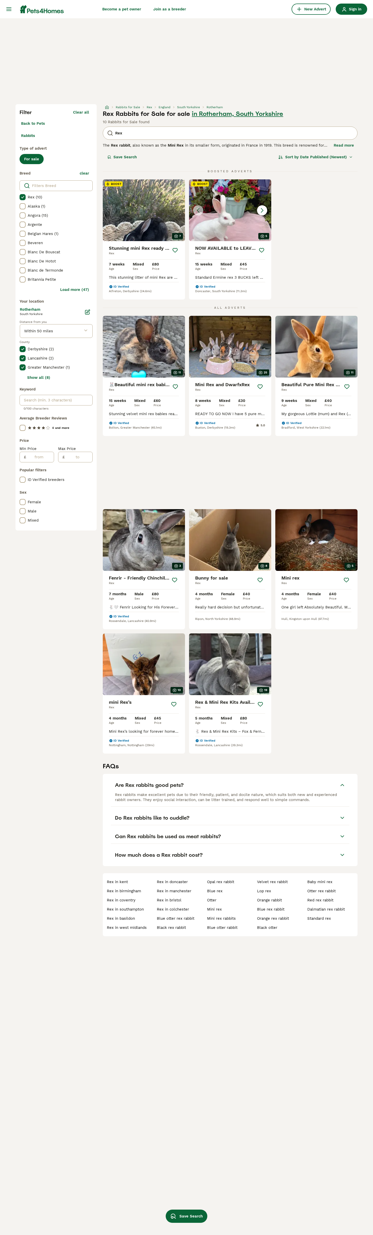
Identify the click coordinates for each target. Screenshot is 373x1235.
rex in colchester (173, 909)
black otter (267, 927)
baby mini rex (319, 882)
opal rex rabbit (220, 882)
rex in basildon (121, 918)
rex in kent (117, 882)
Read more (344, 145)
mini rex (214, 909)
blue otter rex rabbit (175, 918)
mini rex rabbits (221, 918)
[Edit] (87, 312)
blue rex (215, 891)
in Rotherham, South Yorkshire (237, 113)
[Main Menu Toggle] (9, 9)
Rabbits (28, 135)
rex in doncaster (172, 882)
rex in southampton (125, 909)
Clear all (81, 112)
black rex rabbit (171, 927)
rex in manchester (174, 891)
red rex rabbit (320, 900)
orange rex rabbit (273, 918)
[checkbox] (23, 197)
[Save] (175, 250)
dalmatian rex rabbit (326, 909)
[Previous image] (198, 210)
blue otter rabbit (222, 927)
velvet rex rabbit (272, 882)
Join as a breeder (169, 9)
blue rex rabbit (270, 909)
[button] (230, 210)
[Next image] (262, 210)
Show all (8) (38, 377)
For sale (31, 159)
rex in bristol (169, 900)
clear (84, 173)
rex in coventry (121, 900)
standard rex (319, 918)
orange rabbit (269, 900)
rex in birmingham (124, 891)
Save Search (125, 157)
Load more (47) (74, 289)
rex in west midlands (127, 927)
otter (211, 900)
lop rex (264, 891)
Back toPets (33, 123)
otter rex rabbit (321, 891)
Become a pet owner (121, 9)
